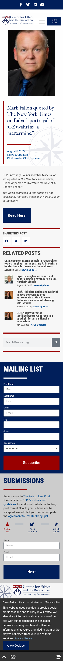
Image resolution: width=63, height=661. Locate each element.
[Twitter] (28, 5)
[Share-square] (13, 656)
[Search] (56, 342)
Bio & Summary (32, 530)
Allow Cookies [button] (16, 645)
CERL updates (32, 158)
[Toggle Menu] (42, 22)
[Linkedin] (35, 5)
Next (31, 572)
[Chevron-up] (4, 656)
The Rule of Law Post (36, 496)
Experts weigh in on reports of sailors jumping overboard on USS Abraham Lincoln (37, 279)
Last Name (9, 396)
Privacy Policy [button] (23, 638)
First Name (9, 384)
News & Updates (17, 154)
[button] (6, 241)
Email (6, 408)
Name (6, 540)
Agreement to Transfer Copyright (28, 516)
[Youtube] (42, 5)
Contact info (7, 530)
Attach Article (56, 530)
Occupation (9, 443)
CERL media (14, 158)
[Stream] (58, 656)
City (5, 419)
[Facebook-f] (21, 5)
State (6, 431)
